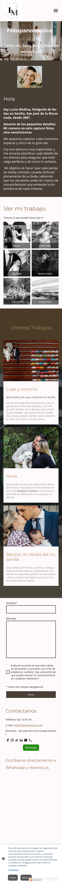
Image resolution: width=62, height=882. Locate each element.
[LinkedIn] (21, 740)
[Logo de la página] (12, 10)
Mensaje (11, 618)
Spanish (37, 880)
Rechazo (26, 877)
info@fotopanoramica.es (28, 725)
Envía (31, 694)
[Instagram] (12, 740)
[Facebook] (7, 740)
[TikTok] (16, 740)
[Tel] (30, 740)
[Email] (25, 740)
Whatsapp (31, 747)
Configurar (13, 869)
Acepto (12, 877)
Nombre (11, 603)
